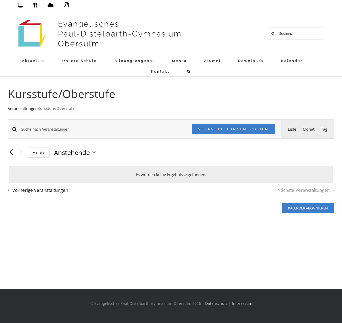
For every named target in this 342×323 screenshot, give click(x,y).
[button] (189, 71)
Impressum (242, 303)
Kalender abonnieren (308, 208)
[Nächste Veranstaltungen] (20, 152)
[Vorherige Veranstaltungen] (11, 152)
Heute (38, 152)
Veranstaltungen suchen (233, 129)
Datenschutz (216, 303)
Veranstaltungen (23, 108)
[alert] (171, 174)
